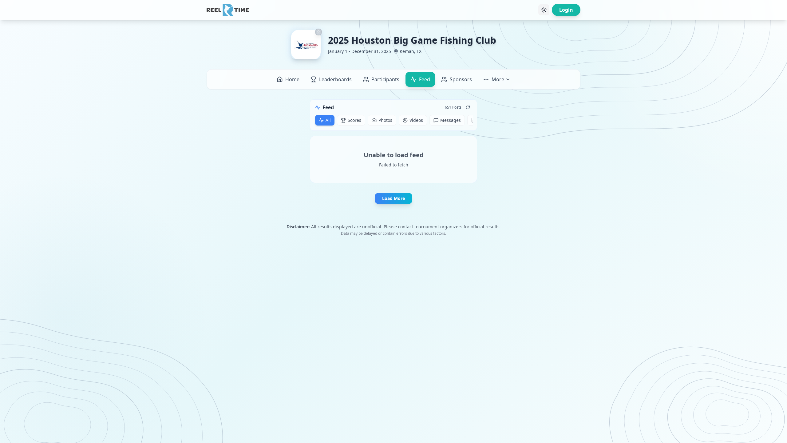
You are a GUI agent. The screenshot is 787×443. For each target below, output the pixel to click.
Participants (385, 79)
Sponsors (461, 79)
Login (566, 9)
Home (292, 79)
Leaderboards (335, 79)
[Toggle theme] (543, 9)
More (498, 79)
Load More (393, 198)
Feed (424, 79)
